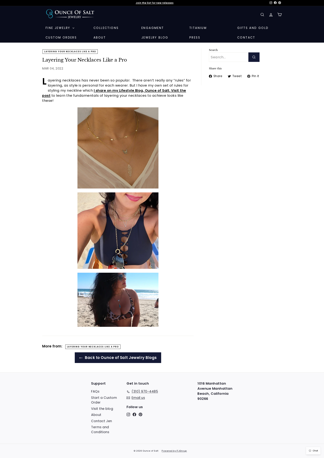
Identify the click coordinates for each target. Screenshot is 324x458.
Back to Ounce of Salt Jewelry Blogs (120, 357)
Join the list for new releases (154, 3)
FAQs (95, 391)
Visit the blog (102, 408)
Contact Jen (101, 421)
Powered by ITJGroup (174, 450)
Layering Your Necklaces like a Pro (70, 51)
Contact (246, 38)
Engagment (152, 28)
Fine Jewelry (59, 28)
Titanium (198, 28)
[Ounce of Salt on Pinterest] (140, 414)
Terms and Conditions (100, 429)
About (99, 38)
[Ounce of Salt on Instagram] (128, 414)
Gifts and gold (253, 28)
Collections (106, 28)
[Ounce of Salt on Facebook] (134, 414)
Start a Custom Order (104, 400)
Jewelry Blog (154, 38)
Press (194, 38)
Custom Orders (61, 38)
